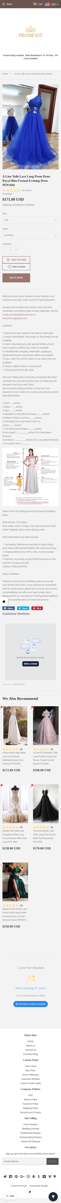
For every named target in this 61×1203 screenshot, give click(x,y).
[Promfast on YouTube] (44, 1177)
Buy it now (16, 277)
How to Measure (30, 1074)
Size (4, 213)
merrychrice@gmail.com (14, 318)
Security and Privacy (30, 1112)
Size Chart (30, 1070)
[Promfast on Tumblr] (39, 1177)
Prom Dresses (31, 1124)
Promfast (22, 1186)
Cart (40, 4)
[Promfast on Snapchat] (33, 1177)
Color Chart (30, 1066)
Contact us (30, 1050)
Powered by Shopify (39, 1186)
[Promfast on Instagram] (28, 1177)
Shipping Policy (30, 1108)
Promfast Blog (30, 1054)
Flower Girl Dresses (30, 1141)
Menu (9, 4)
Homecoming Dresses (30, 1137)
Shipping (6, 204)
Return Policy (11, 566)
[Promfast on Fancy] (55, 1177)
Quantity (6, 244)
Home (5, 74)
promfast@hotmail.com (21, 314)
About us (30, 1045)
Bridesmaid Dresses (31, 1133)
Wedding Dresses (30, 1128)
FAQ (25, 566)
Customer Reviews (30, 1079)
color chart (46, 358)
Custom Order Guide (30, 1083)
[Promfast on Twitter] (5, 1177)
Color (5, 228)
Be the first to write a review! (30, 1003)
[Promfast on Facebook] (10, 1177)
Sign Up (52, 1161)
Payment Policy (30, 1104)
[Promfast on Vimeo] (49, 1177)
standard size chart (47, 377)
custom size (36, 392)
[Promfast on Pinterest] (16, 1177)
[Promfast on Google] (22, 1177)
